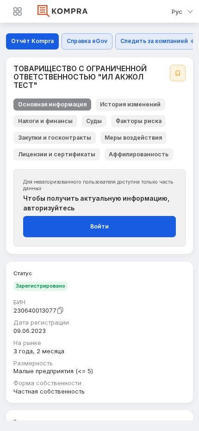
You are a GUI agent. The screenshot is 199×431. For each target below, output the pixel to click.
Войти (99, 226)
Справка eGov (87, 40)
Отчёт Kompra (32, 40)
